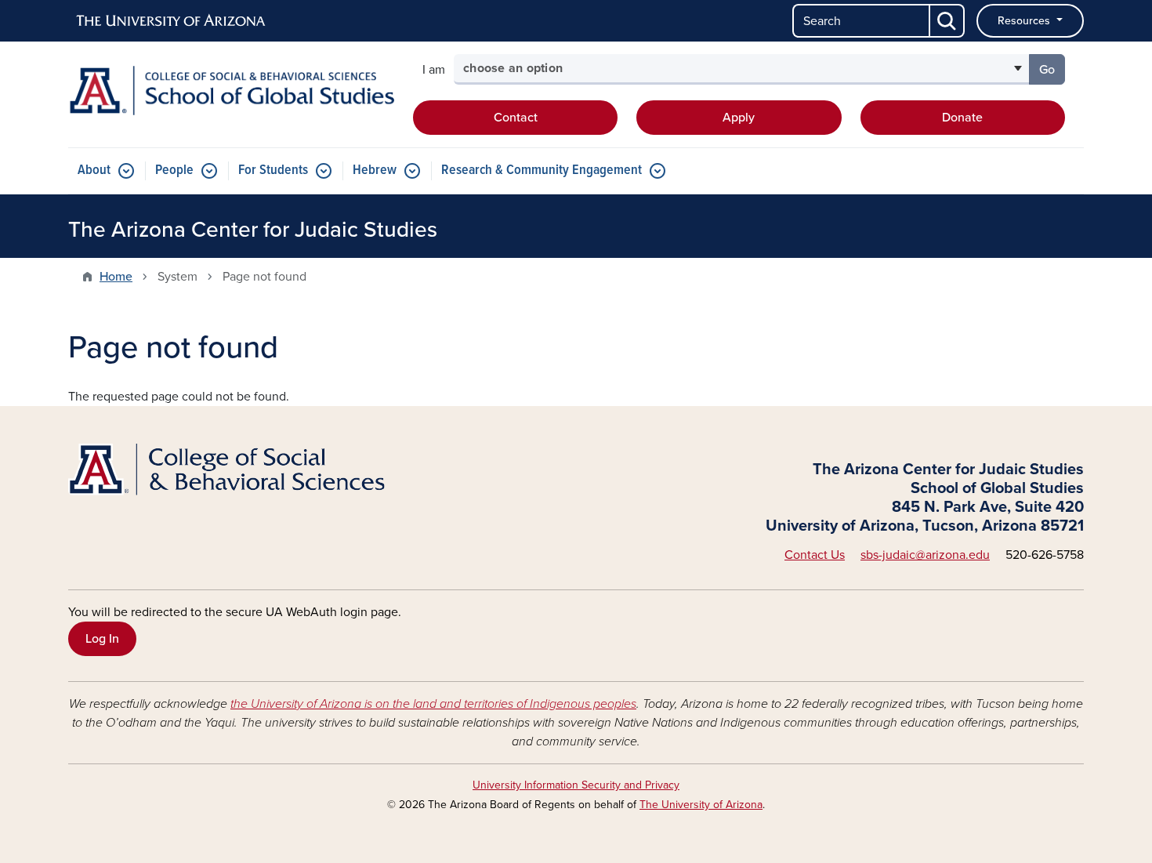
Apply (739, 117)
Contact (516, 117)
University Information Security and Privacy (576, 785)
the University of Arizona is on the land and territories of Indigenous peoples (433, 704)
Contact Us (814, 555)
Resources (1025, 20)
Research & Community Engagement (541, 170)
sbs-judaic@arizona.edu (925, 555)
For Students (273, 170)
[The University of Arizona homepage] (171, 21)
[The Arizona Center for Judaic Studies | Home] (231, 90)
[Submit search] (947, 21)
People (174, 170)
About (94, 170)
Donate (962, 117)
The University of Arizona (701, 804)
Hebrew (375, 170)
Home (116, 277)
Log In (102, 639)
